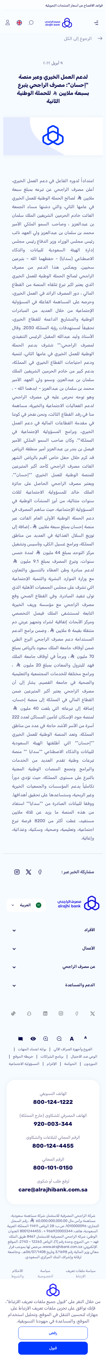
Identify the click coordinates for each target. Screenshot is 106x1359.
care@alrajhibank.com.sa (53, 1189)
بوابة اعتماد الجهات (32, 1049)
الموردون (90, 1064)
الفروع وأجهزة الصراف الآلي (73, 1049)
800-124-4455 (53, 1146)
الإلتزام (52, 1064)
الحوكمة (70, 1064)
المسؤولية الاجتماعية (24, 1064)
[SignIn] (7, 22)
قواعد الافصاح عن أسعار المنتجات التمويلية (74, 5)
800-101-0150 (53, 1167)
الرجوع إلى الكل (78, 38)
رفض (53, 1333)
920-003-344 (53, 1124)
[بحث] (31, 22)
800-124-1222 (53, 1102)
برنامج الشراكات (51, 1056)
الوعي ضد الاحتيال (84, 1056)
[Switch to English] (19, 22)
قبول (53, 1348)
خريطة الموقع (23, 1056)
